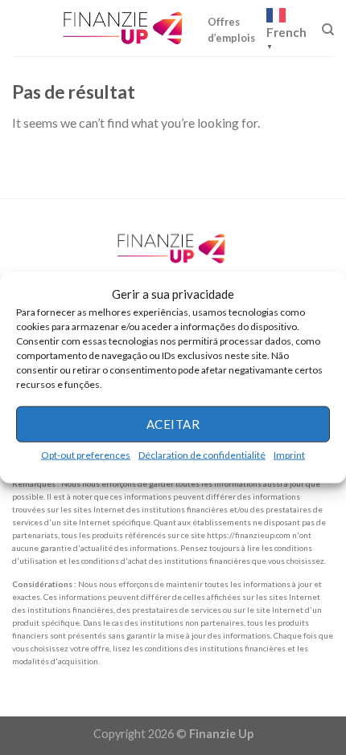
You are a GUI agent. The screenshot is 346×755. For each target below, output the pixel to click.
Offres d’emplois (231, 29)
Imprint (289, 454)
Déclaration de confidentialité (202, 454)
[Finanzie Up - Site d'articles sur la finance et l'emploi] (125, 28)
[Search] (328, 29)
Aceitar (173, 424)
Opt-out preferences (85, 454)
